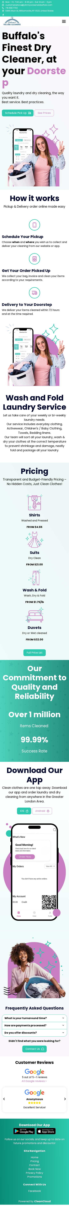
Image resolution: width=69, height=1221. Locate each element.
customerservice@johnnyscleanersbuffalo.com (28, 5)
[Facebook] (3, 14)
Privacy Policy (34, 1173)
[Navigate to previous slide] (4, 1099)
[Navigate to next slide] (65, 1099)
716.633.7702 (11, 7)
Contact (34, 1165)
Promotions (34, 1177)
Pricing (34, 1161)
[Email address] (3, 5)
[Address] (3, 11)
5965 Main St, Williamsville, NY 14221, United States (29, 10)
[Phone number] (3, 8)
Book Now (34, 1169)
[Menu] (64, 21)
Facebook (34, 1191)
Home (34, 1157)
